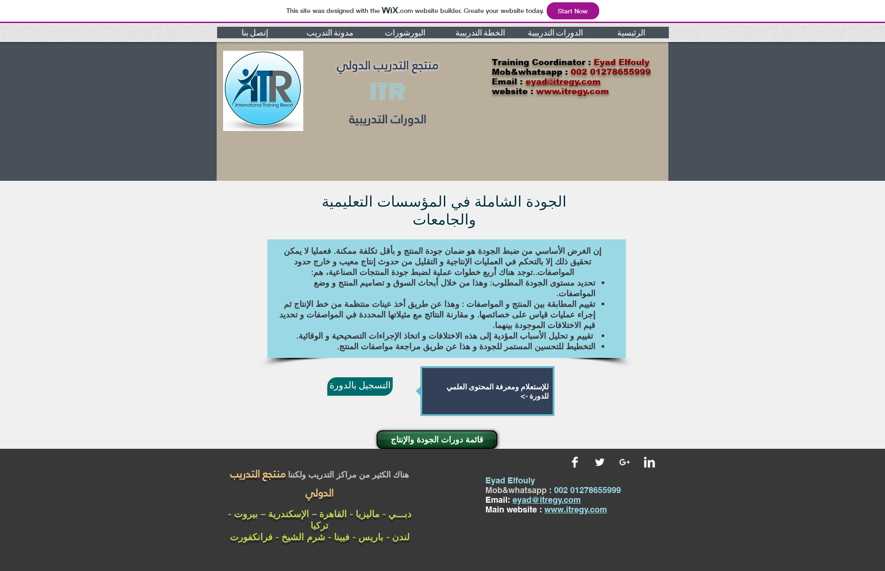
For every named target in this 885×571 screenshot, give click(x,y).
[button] (254, 32)
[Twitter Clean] (599, 462)
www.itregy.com (575, 509)
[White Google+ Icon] (624, 462)
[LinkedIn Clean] (649, 462)
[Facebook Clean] (574, 462)
